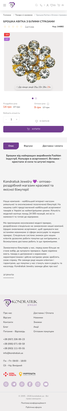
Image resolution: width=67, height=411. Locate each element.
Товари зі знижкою (24, 15)
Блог (5, 326)
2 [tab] (36, 98)
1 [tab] (33, 98)
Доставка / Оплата (44, 313)
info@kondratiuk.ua (13, 353)
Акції (36, 326)
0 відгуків (29, 26)
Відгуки (7, 317)
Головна (7, 15)
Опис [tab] (11, 145)
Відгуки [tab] (28, 145)
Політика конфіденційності (33, 403)
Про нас (7, 313)
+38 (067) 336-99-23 (14, 339)
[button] (36, 5)
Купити (36, 129)
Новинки (38, 317)
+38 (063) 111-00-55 (14, 348)
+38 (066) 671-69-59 (14, 343)
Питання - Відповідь (14, 331)
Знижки (38, 322)
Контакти (8, 322)
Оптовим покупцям (44, 331)
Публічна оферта (33, 407)
